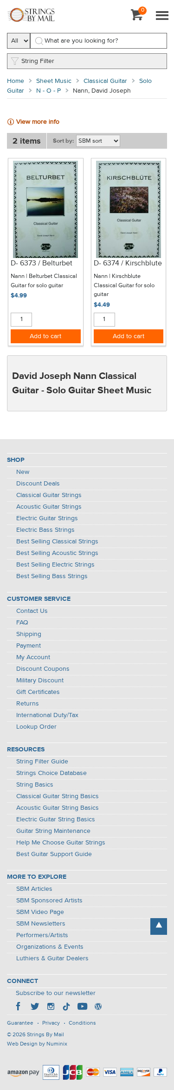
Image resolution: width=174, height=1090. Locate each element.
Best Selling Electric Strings (55, 564)
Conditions (82, 1023)
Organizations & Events (50, 947)
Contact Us (32, 611)
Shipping (28, 634)
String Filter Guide (42, 761)
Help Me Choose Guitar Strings (60, 842)
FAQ (22, 622)
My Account (33, 657)
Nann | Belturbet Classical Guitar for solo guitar (44, 281)
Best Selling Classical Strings (57, 541)
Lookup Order (36, 727)
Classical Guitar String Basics (57, 796)
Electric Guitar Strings (47, 518)
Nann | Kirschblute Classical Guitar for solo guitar (124, 285)
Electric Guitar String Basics (55, 819)
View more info (37, 122)
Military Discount (40, 680)
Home (15, 81)
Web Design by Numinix (37, 1044)
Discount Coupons (43, 669)
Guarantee (20, 1023)
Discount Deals (38, 483)
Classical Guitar (105, 81)
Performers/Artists (42, 935)
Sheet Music (53, 81)
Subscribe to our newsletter (56, 993)
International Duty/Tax (47, 715)
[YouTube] (82, 1007)
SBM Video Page (40, 912)
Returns (27, 703)
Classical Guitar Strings (49, 495)
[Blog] (98, 1007)
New (22, 472)
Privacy (51, 1023)
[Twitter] (35, 1007)
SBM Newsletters (40, 923)
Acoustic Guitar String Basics (57, 808)
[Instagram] (51, 1007)
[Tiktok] (66, 1007)
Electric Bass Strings (45, 530)
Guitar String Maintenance (53, 831)
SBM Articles (34, 889)
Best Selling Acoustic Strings (57, 553)
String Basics (34, 784)
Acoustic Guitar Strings (49, 507)
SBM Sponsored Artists (49, 900)
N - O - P (48, 91)
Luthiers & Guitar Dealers (52, 958)
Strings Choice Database (51, 773)
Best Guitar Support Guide (54, 854)
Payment (28, 646)
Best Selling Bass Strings (52, 576)
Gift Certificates (38, 692)
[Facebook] (19, 1007)
